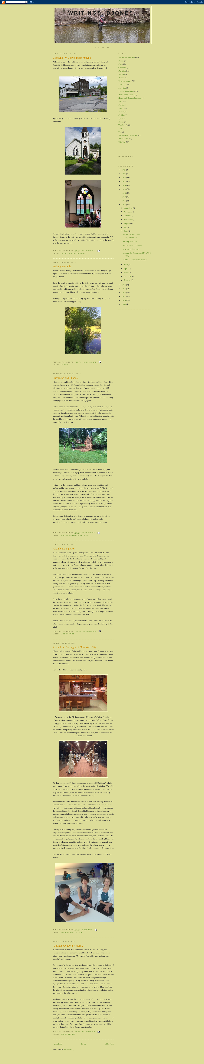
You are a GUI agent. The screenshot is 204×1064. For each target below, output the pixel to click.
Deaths (121, 74)
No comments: (89, 250)
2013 (124, 288)
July (126, 227)
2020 (124, 185)
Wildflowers (123, 138)
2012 (124, 292)
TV (119, 131)
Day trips (122, 70)
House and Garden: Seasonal (75, 535)
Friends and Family (70, 253)
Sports (121, 118)
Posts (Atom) (69, 1049)
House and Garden (125, 94)
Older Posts (109, 1043)
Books (64, 1034)
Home (83, 1043)
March (127, 272)
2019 (124, 189)
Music (121, 108)
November (128, 211)
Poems (121, 111)
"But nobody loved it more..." (69, 945)
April (126, 268)
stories (70, 634)
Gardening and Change (65, 378)
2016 (124, 200)
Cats (120, 64)
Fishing (64, 365)
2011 (124, 296)
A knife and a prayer (64, 548)
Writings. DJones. (102, 13)
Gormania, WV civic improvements (72, 57)
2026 (124, 169)
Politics (121, 115)
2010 (124, 300)
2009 (124, 304)
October (127, 215)
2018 (124, 193)
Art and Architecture (126, 57)
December (128, 208)
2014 (124, 284)
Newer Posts (57, 1043)
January (127, 280)
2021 (124, 181)
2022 (124, 177)
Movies (121, 104)
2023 (124, 173)
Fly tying (122, 87)
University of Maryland (127, 135)
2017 (124, 197)
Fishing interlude (62, 266)
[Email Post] (98, 250)
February (128, 276)
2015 (124, 204)
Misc (63, 634)
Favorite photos (69, 932)
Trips (82, 253)
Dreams (121, 77)
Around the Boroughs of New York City (74, 647)
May (126, 264)
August (127, 223)
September (128, 219)
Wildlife (121, 142)
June (126, 231)
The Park (122, 125)
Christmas (122, 67)
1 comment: (87, 930)
